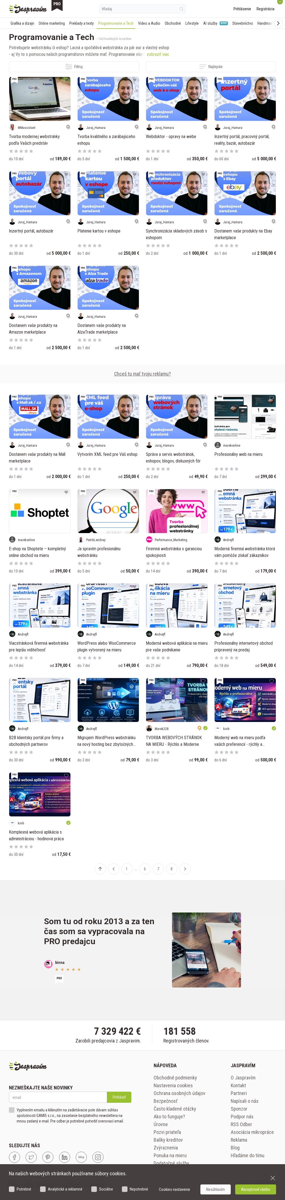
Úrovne (161, 1124)
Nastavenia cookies (173, 1085)
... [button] (136, 869)
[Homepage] (28, 9)
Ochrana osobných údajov (179, 1093)
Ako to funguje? (169, 1116)
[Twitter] (31, 1157)
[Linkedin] (64, 1157)
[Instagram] (98, 1157)
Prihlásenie (242, 9)
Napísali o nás (245, 1101)
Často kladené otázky (175, 1109)
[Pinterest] (47, 1157)
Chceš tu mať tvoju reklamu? (142, 374)
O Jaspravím (243, 1078)
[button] (113, 868)
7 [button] (158, 869)
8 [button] (172, 869)
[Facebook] (14, 1157)
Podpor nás (242, 1116)
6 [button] (145, 869)
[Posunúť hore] (100, 868)
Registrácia (265, 9)
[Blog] (81, 1157)
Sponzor (239, 1109)
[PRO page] (57, 5)
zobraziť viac (158, 54)
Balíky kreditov (168, 1140)
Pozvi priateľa (167, 1132)
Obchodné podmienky (175, 1078)
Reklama (239, 1140)
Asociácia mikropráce (252, 1132)
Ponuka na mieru (170, 1155)
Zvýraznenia (166, 1148)
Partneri (239, 1093)
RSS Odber (241, 1124)
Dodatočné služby (171, 1163)
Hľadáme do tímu (247, 1155)
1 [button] (127, 869)
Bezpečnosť (166, 1101)
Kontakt (238, 1085)
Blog (235, 1148)
